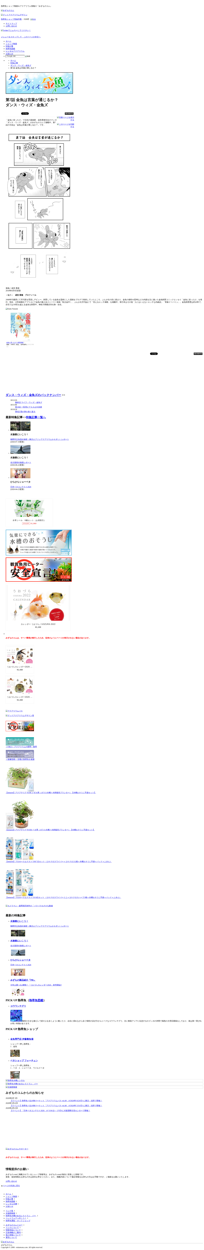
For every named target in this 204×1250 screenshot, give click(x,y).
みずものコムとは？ (14, 1225)
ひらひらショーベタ (20, 960)
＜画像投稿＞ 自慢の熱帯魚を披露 (20, 759)
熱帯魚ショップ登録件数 (11, 19)
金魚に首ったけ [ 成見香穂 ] (15, 342)
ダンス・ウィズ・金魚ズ (20, 65)
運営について (11, 1237)
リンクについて (12, 1228)
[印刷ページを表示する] (65, 120)
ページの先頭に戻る (11, 1186)
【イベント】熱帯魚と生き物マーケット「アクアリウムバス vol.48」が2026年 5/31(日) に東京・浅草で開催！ (56, 1106)
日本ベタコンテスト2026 (20, 487)
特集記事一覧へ (36, 417)
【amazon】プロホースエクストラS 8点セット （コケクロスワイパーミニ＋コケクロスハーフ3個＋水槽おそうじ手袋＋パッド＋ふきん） (63, 897)
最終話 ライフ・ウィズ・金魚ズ (28, 402)
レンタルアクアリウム (15, 51)
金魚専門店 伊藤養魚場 (21, 1039)
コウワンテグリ (18, 1006)
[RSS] (33, 19)
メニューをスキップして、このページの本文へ (21, 37)
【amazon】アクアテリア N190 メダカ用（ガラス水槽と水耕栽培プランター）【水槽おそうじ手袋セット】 (51, 793)
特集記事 (9, 46)
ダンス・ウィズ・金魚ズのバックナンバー (33, 394)
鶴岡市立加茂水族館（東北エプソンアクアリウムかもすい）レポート (39, 439)
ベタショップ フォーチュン (24, 1060)
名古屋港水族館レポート (20, 462)
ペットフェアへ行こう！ (16, 1218)
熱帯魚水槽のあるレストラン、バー (21, 1216)
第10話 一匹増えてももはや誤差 (28, 407)
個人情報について (13, 1235)
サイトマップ (11, 24)
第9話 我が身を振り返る (25, 412)
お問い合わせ (11, 26)
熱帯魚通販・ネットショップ (18, 1221)
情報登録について (13, 1230)
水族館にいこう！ (19, 921)
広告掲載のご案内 (13, 1232)
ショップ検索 (11, 44)
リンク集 (9, 1211)
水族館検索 (10, 1213)
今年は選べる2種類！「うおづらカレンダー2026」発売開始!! (36, 985)
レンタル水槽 (11, 1204)
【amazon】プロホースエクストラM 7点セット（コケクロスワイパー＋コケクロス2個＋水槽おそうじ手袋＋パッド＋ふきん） (59, 862)
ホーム (8, 41)
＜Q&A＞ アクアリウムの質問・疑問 (21, 747)
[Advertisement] (23, 375)
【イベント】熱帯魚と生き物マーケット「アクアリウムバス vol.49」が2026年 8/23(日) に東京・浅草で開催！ (56, 1101)
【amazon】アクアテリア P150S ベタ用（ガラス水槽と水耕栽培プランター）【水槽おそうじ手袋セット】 (50, 830)
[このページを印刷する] (65, 127)
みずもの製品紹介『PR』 (23, 980)
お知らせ (9, 54)
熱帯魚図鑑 (10, 49)
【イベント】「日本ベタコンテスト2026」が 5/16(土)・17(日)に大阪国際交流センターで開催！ (50, 1111)
